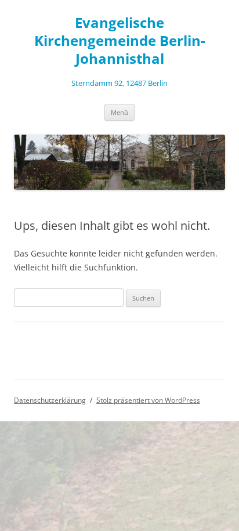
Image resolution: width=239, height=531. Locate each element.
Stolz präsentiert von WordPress (148, 400)
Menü (119, 112)
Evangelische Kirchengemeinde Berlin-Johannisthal (119, 41)
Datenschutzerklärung (50, 400)
